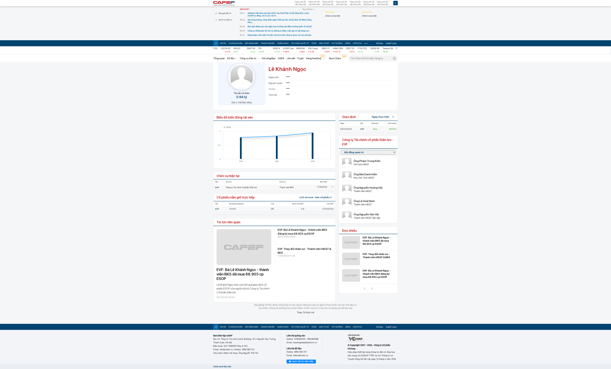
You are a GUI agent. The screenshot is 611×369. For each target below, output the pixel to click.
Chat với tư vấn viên (302, 361)
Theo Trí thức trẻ (305, 312)
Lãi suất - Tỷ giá (295, 58)
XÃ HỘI (223, 43)
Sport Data (335, 58)
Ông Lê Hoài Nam (364, 201)
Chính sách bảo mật (222, 366)
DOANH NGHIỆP (268, 43)
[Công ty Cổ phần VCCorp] (356, 341)
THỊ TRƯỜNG (337, 43)
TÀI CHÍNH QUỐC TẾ (300, 43)
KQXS (281, 58)
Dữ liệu (379, 43)
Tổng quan (219, 58)
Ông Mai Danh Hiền (365, 174)
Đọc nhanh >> (309, 9)
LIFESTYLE (357, 43)
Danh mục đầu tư (225, 20)
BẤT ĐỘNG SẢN (251, 43)
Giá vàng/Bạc (269, 58)
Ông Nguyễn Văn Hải (366, 214)
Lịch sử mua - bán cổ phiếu (314, 197)
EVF (217, 187)
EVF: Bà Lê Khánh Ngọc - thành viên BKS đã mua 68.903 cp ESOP (243, 274)
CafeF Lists (391, 43)
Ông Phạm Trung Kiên (367, 161)
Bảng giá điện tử (225, 13)
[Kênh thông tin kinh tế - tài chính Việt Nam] (224, 3)
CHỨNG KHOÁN (235, 43)
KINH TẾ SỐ (324, 43)
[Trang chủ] (215, 43)
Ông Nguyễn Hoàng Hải (368, 187)
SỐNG (347, 43)
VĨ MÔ (313, 43)
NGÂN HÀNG (282, 43)
